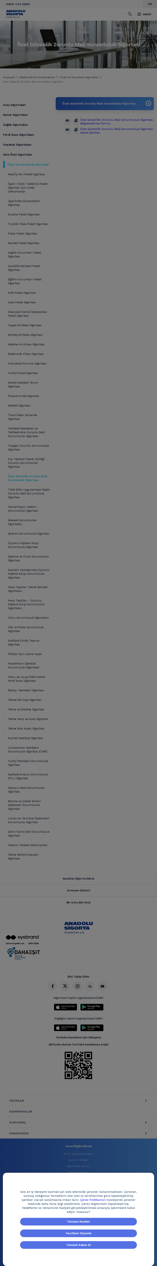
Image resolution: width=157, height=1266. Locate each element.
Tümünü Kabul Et (78, 1245)
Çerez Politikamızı (93, 1200)
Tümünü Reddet (78, 1221)
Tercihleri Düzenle (78, 1233)
